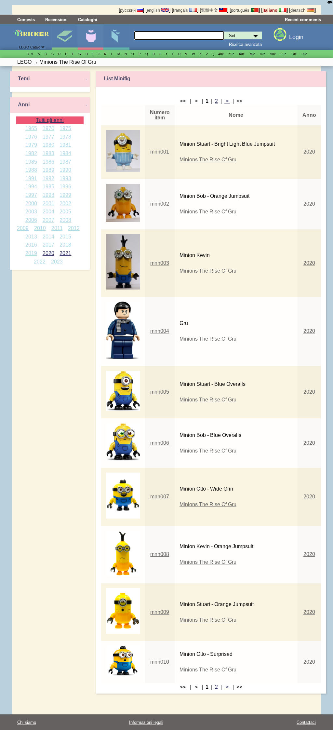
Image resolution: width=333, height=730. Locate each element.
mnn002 (159, 204)
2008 (65, 220)
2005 (65, 211)
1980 (48, 145)
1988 (31, 170)
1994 (31, 186)
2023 (57, 261)
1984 (65, 153)
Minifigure (90, 37)
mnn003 (159, 263)
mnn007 (159, 496)
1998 (48, 195)
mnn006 (159, 443)
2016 (31, 245)
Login (296, 37)
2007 (48, 220)
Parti (116, 37)
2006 (31, 220)
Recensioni (56, 19)
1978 (65, 137)
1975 (65, 128)
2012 (74, 228)
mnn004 (159, 331)
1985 (31, 162)
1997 (31, 195)
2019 (31, 253)
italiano (270, 10)
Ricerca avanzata (245, 44)
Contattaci (306, 722)
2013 (31, 236)
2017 (48, 245)
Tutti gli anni (50, 120)
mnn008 (159, 554)
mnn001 (159, 152)
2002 (65, 203)
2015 (65, 236)
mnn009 (159, 612)
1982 (31, 153)
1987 (65, 162)
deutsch (298, 10)
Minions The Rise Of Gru (208, 159)
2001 (48, 203)
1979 (31, 145)
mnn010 (159, 662)
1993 (65, 178)
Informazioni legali (146, 722)
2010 (40, 228)
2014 (48, 236)
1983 (48, 153)
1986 (48, 162)
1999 (65, 195)
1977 (48, 137)
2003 (31, 211)
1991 (31, 178)
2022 (40, 261)
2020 (48, 253)
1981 (65, 145)
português (241, 10)
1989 (48, 170)
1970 (48, 128)
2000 (31, 203)
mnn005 (159, 392)
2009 (23, 228)
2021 (65, 253)
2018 (65, 245)
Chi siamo (26, 722)
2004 (48, 211)
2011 (57, 228)
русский (128, 10)
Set (64, 37)
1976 (31, 137)
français (181, 10)
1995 (48, 186)
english (154, 10)
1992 (48, 178)
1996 (65, 186)
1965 (31, 128)
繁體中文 (210, 10)
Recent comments (303, 19)
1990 (65, 170)
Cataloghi (87, 19)
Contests (26, 19)
